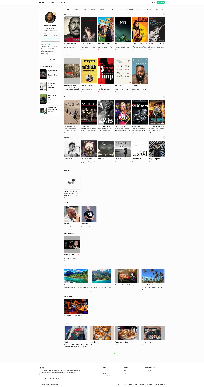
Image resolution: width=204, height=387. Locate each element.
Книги (85, 9)
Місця (139, 9)
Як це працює (106, 371)
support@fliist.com (149, 371)
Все (68, 9)
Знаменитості (61, 2)
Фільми (76, 9)
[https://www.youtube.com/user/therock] (54, 59)
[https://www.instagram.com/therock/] (42, 59)
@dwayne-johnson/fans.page (50, 30)
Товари (110, 9)
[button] (164, 14)
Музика (102, 9)
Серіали (93, 9)
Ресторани (148, 9)
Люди (119, 9)
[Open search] (147, 2)
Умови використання (160, 384)
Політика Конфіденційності (146, 384)
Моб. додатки (129, 9)
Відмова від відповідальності (130, 384)
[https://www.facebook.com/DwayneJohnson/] (46, 59)
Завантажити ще (115, 354)
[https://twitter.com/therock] (50, 59)
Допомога (105, 373)
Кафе (157, 9)
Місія (125, 371)
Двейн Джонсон (50, 26)
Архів (125, 373)
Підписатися (50, 40)
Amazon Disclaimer (107, 375)
